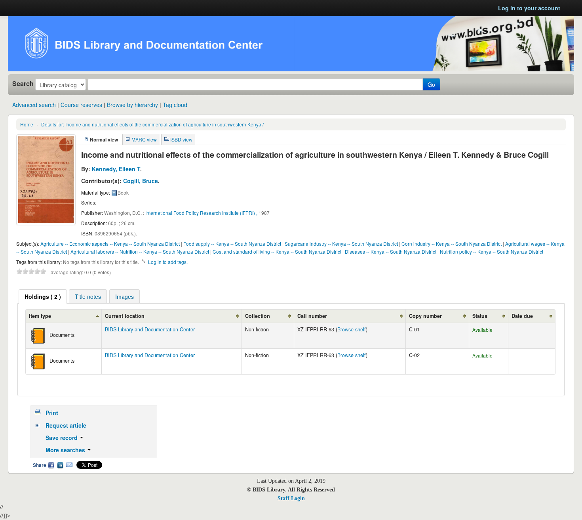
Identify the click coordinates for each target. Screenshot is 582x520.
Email (69, 465)
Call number (312, 315)
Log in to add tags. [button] (168, 261)
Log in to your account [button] (529, 8)
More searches (66, 450)
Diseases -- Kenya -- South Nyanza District (390, 251)
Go (431, 84)
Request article (66, 425)
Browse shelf (351, 329)
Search (23, 84)
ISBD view (181, 139)
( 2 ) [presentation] (43, 296)
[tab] (43, 296)
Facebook (51, 465)
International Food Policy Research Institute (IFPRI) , (201, 212)
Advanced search (34, 105)
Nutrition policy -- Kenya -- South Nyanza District (491, 251)
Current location (125, 315)
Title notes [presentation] (88, 296)
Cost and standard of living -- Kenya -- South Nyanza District (277, 251)
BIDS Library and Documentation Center (150, 329)
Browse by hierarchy (132, 105)
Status (479, 315)
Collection (257, 315)
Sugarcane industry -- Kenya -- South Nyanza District (341, 243)
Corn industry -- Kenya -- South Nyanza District (451, 243)
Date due (522, 315)
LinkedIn (60, 465)
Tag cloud (175, 105)
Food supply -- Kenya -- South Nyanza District (232, 243)
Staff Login (291, 498)
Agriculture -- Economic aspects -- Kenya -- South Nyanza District (110, 243)
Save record (62, 438)
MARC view (144, 139)
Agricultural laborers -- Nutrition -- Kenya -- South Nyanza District (139, 251)
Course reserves (81, 105)
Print (52, 413)
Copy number (425, 315)
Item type (40, 315)
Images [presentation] (124, 296)
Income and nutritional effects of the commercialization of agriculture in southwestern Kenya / (152, 124)
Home (26, 124)
